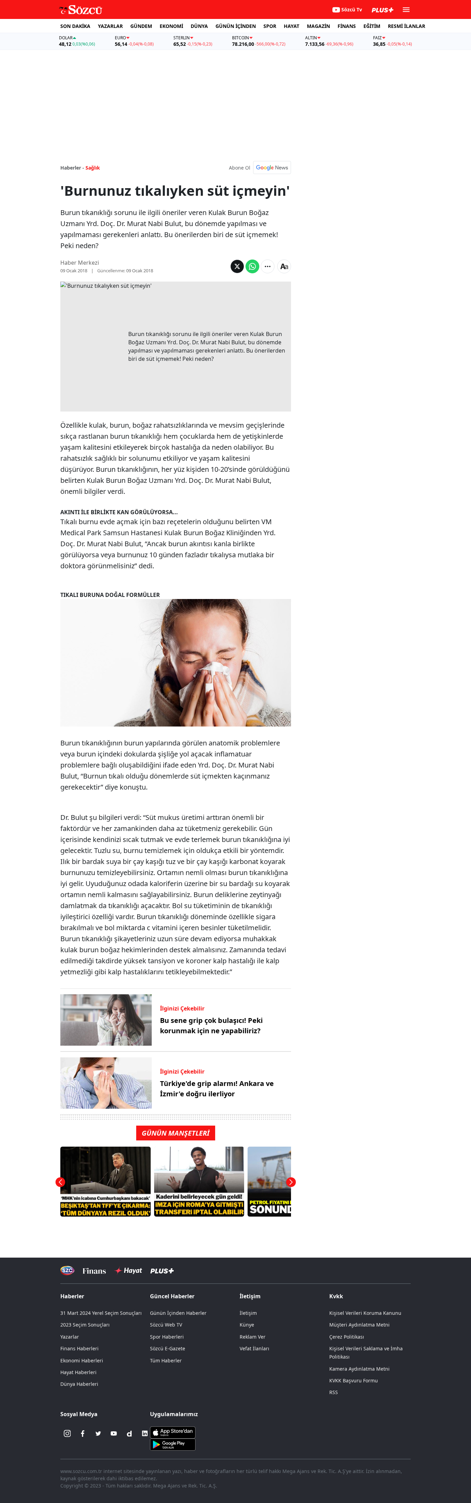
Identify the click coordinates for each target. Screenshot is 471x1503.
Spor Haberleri (167, 1336)
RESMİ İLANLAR (406, 26)
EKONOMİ (171, 26)
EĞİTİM (371, 26)
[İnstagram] (67, 1433)
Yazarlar (69, 1336)
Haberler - (72, 167)
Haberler (72, 1296)
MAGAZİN (318, 26)
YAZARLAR (110, 26)
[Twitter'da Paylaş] (237, 266)
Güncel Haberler (172, 1296)
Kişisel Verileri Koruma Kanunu (365, 1313)
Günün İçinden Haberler (178, 1313)
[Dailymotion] (129, 1433)
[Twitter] (98, 1433)
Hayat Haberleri (78, 1372)
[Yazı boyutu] (284, 266)
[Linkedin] (145, 1433)
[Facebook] (83, 1433)
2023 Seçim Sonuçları (85, 1324)
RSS (333, 1392)
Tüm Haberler (166, 1360)
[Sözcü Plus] (162, 1270)
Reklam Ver (252, 1336)
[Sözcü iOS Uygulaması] (173, 1432)
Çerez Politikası (346, 1336)
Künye (247, 1324)
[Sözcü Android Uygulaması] (173, 1444)
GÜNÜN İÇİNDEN (236, 26)
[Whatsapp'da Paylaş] (252, 266)
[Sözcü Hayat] (128, 1271)
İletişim (248, 1313)
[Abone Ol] (272, 167)
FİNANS (347, 26)
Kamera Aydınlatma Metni (359, 1368)
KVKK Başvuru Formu (353, 1380)
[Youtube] (114, 1433)
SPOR (269, 26)
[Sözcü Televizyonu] (67, 1270)
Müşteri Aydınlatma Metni (359, 1324)
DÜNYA (199, 26)
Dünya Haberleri (79, 1384)
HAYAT (291, 26)
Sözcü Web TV (166, 1324)
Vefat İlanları (254, 1348)
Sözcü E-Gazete (167, 1348)
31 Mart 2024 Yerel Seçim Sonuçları (101, 1313)
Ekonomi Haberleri (81, 1360)
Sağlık (93, 167)
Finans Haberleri (79, 1348)
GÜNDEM (141, 26)
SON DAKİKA (75, 26)
